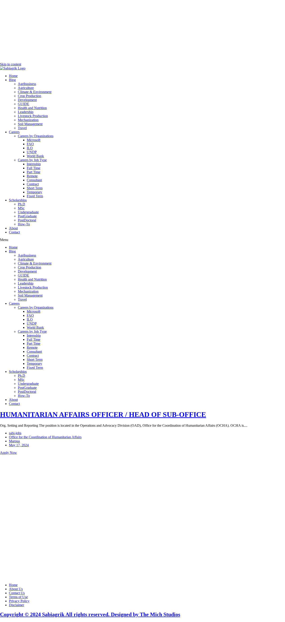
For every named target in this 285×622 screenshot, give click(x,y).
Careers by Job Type (32, 160)
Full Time (33, 168)
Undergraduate (28, 212)
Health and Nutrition (32, 108)
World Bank (35, 156)
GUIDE (23, 104)
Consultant (34, 180)
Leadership (25, 112)
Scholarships (18, 200)
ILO (30, 148)
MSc (21, 208)
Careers (14, 132)
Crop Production (29, 96)
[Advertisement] (142, 31)
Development (27, 100)
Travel (22, 128)
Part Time (33, 172)
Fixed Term (35, 196)
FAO (30, 144)
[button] (142, 240)
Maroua (14, 441)
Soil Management (30, 124)
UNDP (32, 152)
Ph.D (21, 204)
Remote (32, 176)
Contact (14, 232)
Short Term (35, 188)
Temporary (34, 192)
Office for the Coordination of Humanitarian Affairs (45, 437)
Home (13, 76)
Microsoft (33, 140)
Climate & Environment (34, 92)
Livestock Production (33, 116)
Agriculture (26, 88)
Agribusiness (27, 84)
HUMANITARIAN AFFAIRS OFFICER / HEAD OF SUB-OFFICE (103, 414)
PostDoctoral (27, 220)
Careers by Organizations (35, 136)
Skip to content (10, 64)
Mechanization (28, 120)
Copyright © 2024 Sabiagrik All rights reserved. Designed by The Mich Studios (90, 614)
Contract (33, 184)
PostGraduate (27, 216)
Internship (34, 164)
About (13, 228)
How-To (24, 224)
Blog (12, 80)
